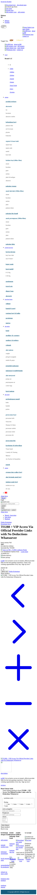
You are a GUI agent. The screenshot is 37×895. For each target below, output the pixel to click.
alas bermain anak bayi (13, 477)
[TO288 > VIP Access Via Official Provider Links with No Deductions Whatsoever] (18, 760)
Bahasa (7, 20)
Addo (11, 69)
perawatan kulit (10, 418)
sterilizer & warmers (12, 335)
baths (7, 402)
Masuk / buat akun (10, 515)
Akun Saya (4, 496)
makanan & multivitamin (14, 371)
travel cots (9, 286)
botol (7, 331)
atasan (7, 164)
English (7, 22)
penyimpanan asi (10, 382)
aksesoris (8, 180)
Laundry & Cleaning (11, 452)
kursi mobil (9, 269)
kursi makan (10, 391)
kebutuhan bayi (11, 122)
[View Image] (6, 771)
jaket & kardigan (10, 177)
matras (8, 323)
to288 (2, 561)
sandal (7, 151)
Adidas (12, 72)
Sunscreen (8, 421)
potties (7, 409)
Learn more (24, 552)
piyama (8, 132)
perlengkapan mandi (13, 399)
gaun (7, 170)
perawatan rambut (11, 428)
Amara (12, 82)
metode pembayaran (4, 846)
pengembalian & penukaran (5, 866)
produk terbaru (11, 101)
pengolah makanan (12, 366)
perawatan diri (10, 435)
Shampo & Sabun (11, 425)
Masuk (3, 498)
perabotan (9, 318)
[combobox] (10, 504)
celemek (8, 345)
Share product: (5, 573)
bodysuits (8, 135)
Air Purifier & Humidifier (13, 459)
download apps (21, 5)
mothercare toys (10, 485)
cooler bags (9, 385)
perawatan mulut (10, 431)
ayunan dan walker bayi (14, 472)
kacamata (8, 113)
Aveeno (12, 92)
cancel (3, 506)
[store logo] (16, 41)
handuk (8, 406)
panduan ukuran (3, 886)
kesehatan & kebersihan (14, 445)
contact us (25, 36)
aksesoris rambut (10, 116)
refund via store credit (4, 873)
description (4, 773)
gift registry (21, 12)
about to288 (17, 44)
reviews (3, 785)
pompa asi (8, 379)
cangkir (8, 353)
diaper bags (10, 291)
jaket (7, 204)
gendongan (9, 281)
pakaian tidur (9, 125)
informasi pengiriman (4, 852)
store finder (26, 29)
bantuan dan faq (11, 851)
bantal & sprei (10, 308)
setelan (7, 174)
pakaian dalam (10, 208)
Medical (8, 455)
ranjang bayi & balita (13, 313)
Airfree (12, 75)
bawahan (8, 167)
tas (6, 110)
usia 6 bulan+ (9, 258)
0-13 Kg (8, 272)
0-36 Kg (8, 276)
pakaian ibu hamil (12, 213)
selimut (8, 303)
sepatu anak (9, 148)
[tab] (18, 774)
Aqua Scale (13, 85)
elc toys (8, 489)
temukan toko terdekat (5, 879)
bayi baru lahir (10, 255)
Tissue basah (9, 449)
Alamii (12, 79)
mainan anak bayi (12, 482)
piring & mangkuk (11, 357)
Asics (11, 89)
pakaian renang (11, 186)
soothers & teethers (12, 340)
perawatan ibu (10, 441)
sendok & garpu (10, 360)
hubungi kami (12, 844)
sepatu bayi (9, 144)
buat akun (8, 517)
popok (8, 464)
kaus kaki (8, 155)
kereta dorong (10, 252)
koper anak (9, 264)
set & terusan (9, 129)
